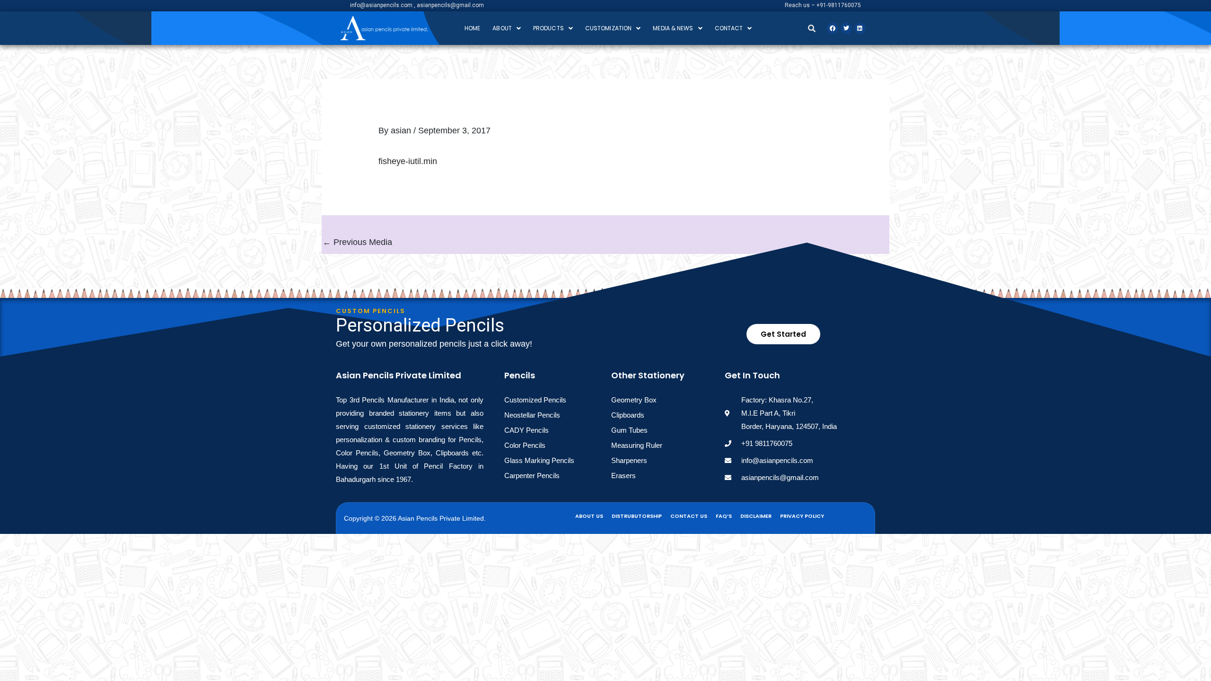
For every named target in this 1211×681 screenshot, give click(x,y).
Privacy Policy (802, 516)
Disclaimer (756, 516)
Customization (608, 28)
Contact (729, 28)
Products (548, 28)
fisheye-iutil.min (407, 161)
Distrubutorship (637, 516)
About (502, 28)
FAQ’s (724, 516)
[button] (506, 28)
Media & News (673, 28)
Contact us (688, 516)
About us (589, 516)
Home (472, 28)
